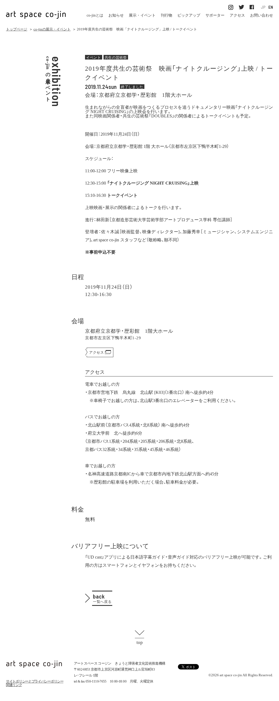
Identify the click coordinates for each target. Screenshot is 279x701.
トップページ (16, 29)
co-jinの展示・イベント (52, 29)
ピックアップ (188, 15)
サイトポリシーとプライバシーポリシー (34, 681)
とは (95, 15)
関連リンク (14, 685)
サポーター (215, 15)
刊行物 (166, 15)
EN (270, 7)
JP (263, 7)
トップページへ (34, 664)
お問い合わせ (261, 15)
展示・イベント (142, 15)
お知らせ (116, 15)
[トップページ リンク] (36, 11)
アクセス (237, 15)
